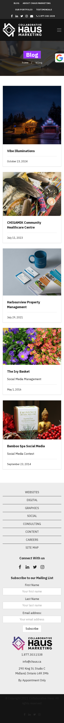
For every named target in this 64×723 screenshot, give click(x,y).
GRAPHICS (32, 508)
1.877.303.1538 (32, 654)
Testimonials (44, 9)
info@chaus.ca (32, 661)
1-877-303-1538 (46, 16)
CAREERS (32, 539)
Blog (16, 3)
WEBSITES (32, 492)
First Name (32, 585)
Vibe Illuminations (21, 151)
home (25, 62)
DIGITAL (32, 500)
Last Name (32, 599)
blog (39, 62)
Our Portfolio (24, 9)
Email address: (32, 613)
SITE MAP (32, 547)
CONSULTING (32, 524)
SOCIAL (32, 516)
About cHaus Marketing (36, 3)
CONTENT (32, 531)
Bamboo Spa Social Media (26, 446)
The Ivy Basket (18, 371)
